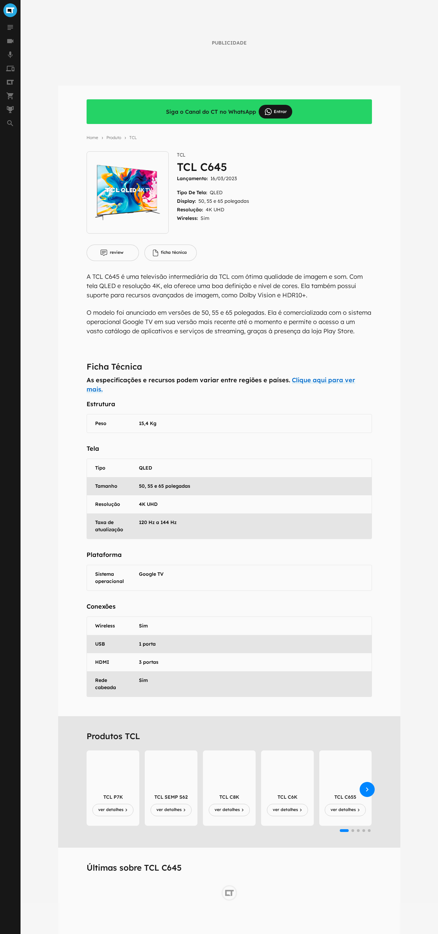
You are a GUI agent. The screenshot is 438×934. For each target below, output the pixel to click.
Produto (113, 137)
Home (92, 137)
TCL (133, 137)
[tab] (113, 253)
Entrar (280, 111)
